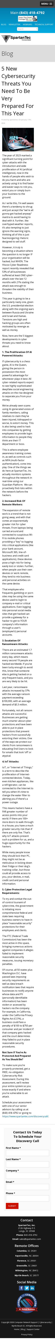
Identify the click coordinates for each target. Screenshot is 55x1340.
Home (16, 1329)
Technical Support (44, 24)
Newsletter (14, 24)
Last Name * (13, 1159)
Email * (10, 1182)
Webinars (27, 24)
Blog (3, 24)
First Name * (13, 1148)
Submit (12, 1205)
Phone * (10, 1193)
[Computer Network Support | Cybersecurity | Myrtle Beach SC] (16, 38)
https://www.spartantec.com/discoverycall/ (25, 1116)
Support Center (33, 1329)
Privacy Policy (26, 1334)
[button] (47, 3)
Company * (12, 1170)
